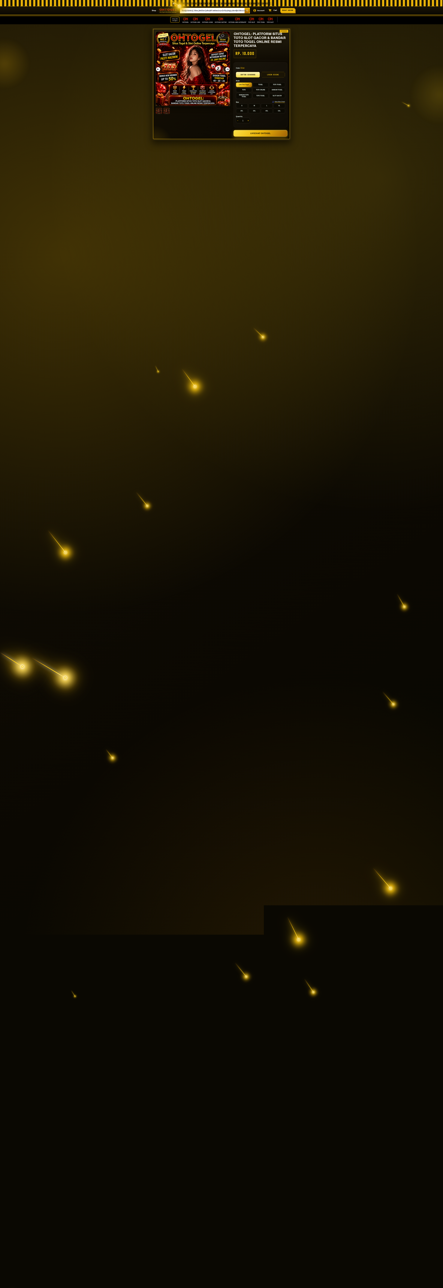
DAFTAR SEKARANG (248, 75)
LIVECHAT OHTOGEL (260, 133)
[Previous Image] (159, 69)
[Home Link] (168, 10)
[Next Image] (226, 69)
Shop (154, 10)
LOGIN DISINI (273, 75)
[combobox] (212, 10)
